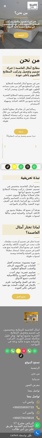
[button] (5, 146)
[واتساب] (37, 425)
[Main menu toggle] (5, 6)
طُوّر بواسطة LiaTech (21, 435)
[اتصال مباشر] (37, 433)
